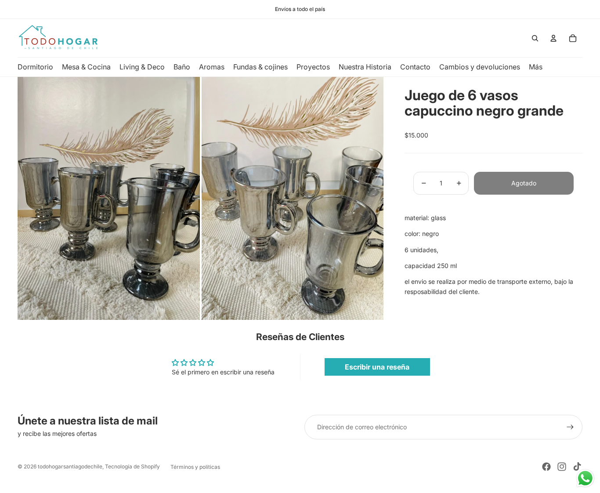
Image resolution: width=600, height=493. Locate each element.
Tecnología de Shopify (132, 466)
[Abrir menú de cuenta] (553, 38)
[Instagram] (562, 466)
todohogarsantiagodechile (70, 466)
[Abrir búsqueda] (535, 38)
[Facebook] (546, 466)
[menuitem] (535, 67)
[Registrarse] (570, 427)
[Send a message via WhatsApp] (585, 478)
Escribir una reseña (377, 366)
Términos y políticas (195, 467)
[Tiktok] (577, 466)
